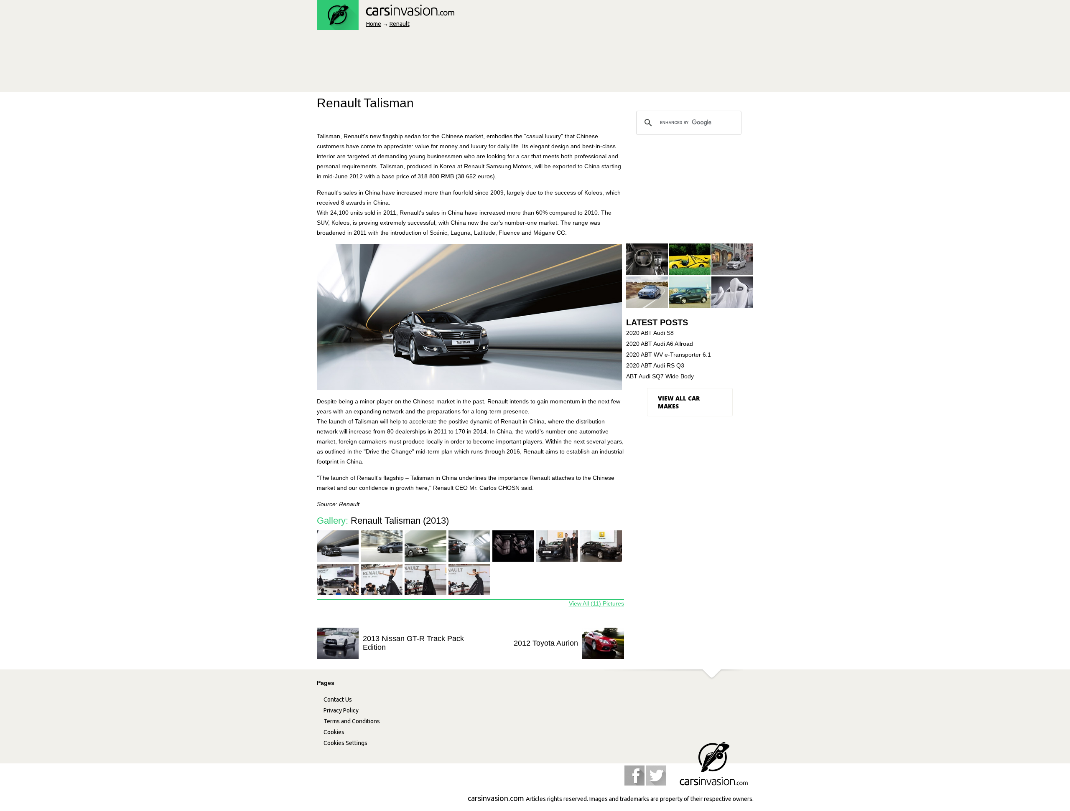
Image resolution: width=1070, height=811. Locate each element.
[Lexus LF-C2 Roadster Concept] (732, 292)
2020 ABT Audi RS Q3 (655, 365)
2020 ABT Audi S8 (650, 332)
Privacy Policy (341, 710)
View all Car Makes (679, 402)
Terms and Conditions (352, 721)
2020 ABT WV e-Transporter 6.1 (668, 354)
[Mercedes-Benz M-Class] (732, 259)
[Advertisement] (469, 63)
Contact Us (338, 699)
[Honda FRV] (690, 292)
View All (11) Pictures (596, 603)
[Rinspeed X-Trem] (690, 259)
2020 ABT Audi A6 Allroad (659, 343)
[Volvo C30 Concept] (647, 259)
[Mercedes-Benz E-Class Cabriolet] (647, 292)
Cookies (334, 732)
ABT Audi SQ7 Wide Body (660, 376)
